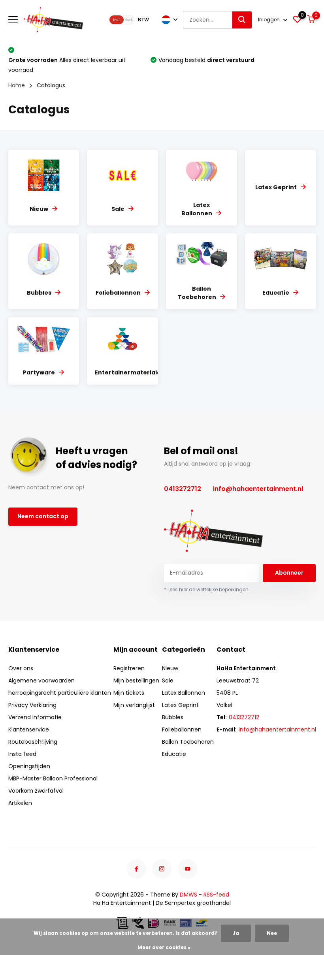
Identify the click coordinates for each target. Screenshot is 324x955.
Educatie (275, 293)
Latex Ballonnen (196, 209)
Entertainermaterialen (130, 372)
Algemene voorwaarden (41, 680)
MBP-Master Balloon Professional (53, 778)
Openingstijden (29, 766)
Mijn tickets (128, 693)
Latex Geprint (276, 187)
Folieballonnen (118, 293)
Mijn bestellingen (136, 680)
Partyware (39, 372)
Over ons (20, 668)
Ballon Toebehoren (197, 293)
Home (16, 85)
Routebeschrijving (32, 742)
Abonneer (289, 573)
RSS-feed (216, 895)
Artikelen (20, 803)
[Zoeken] (242, 20)
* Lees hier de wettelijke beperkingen (206, 589)
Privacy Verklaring (32, 705)
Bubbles (39, 293)
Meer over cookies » (164, 947)
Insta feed (22, 754)
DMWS (188, 895)
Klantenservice (28, 729)
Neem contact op (42, 516)
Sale (117, 209)
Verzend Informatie (35, 717)
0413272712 (182, 488)
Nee (272, 933)
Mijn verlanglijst (134, 705)
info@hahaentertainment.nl (258, 488)
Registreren (129, 668)
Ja (236, 933)
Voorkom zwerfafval (36, 791)
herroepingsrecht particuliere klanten (59, 693)
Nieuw (39, 209)
